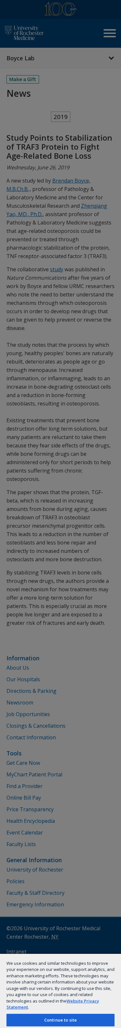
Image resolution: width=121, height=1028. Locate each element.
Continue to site (60, 1020)
